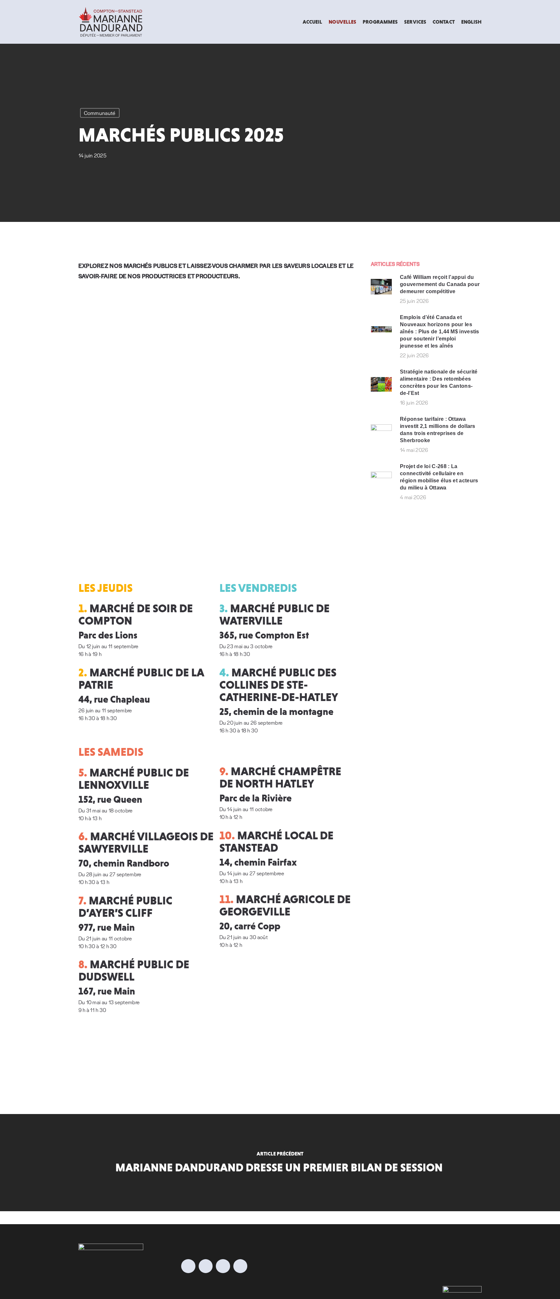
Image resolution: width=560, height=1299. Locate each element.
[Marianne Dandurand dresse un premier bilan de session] (280, 1162)
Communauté (100, 113)
